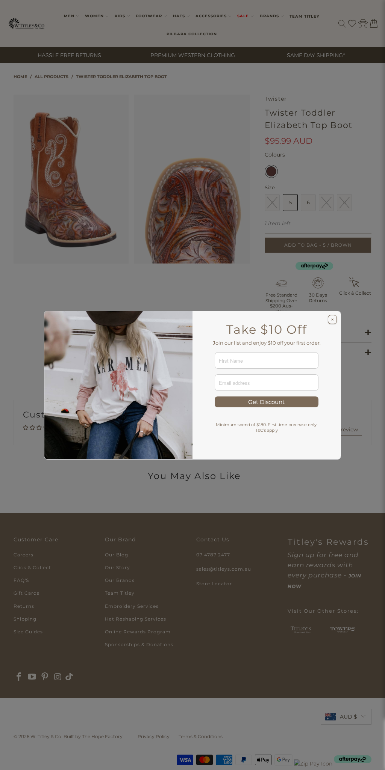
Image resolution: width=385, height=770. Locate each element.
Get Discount (266, 401)
